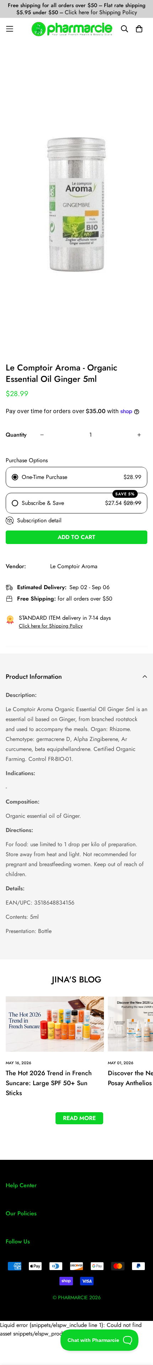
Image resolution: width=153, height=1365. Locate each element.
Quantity (16, 435)
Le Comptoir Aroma (73, 566)
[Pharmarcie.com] (72, 29)
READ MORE (79, 1118)
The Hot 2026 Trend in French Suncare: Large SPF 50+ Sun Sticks (49, 1083)
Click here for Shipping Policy (101, 12)
